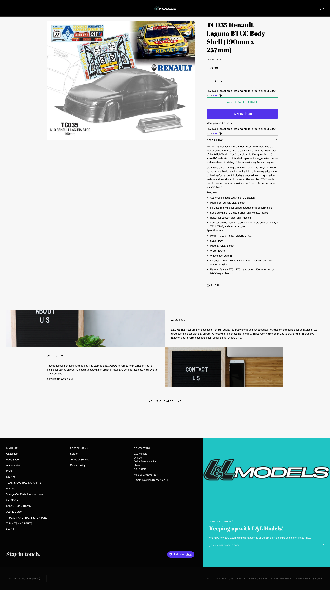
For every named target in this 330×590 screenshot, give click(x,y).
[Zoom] (121, 80)
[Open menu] (11, 8)
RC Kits (10, 476)
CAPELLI (11, 529)
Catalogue (12, 453)
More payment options (219, 123)
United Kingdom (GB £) (24, 578)
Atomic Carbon (14, 511)
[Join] (321, 544)
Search (74, 453)
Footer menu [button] (79, 448)
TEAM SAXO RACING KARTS (23, 482)
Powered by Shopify (309, 578)
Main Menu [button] (14, 448)
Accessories (13, 465)
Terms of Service (79, 459)
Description (215, 140)
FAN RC (11, 488)
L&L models (214, 59)
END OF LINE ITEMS (18, 505)
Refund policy (77, 465)
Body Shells (13, 459)
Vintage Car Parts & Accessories (24, 494)
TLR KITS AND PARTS (19, 523)
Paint (9, 471)
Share (215, 285)
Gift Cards (12, 500)
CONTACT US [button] (142, 448)
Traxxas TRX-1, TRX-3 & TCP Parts (26, 517)
